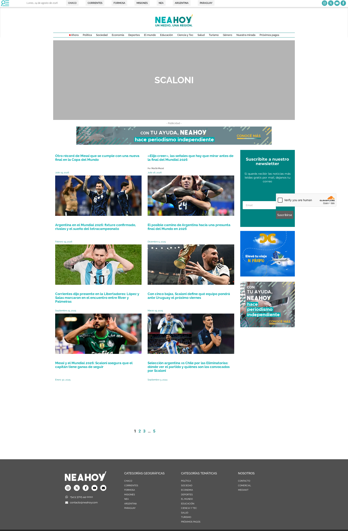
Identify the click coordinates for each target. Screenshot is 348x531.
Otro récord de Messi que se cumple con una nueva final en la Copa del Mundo (97, 158)
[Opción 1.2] (267, 326)
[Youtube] (337, 3)
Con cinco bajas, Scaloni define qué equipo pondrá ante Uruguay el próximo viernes (189, 296)
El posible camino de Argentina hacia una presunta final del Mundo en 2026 (189, 227)
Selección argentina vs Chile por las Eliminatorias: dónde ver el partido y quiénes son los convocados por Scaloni (189, 367)
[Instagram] (324, 3)
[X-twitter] (331, 3)
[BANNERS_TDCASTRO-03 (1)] (267, 275)
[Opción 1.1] (174, 143)
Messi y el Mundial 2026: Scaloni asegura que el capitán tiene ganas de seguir (94, 365)
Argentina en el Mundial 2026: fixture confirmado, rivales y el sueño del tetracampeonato (95, 227)
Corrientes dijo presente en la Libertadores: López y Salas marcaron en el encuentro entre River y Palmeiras (97, 297)
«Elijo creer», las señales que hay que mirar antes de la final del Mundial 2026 (190, 158)
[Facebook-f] (343, 3)
